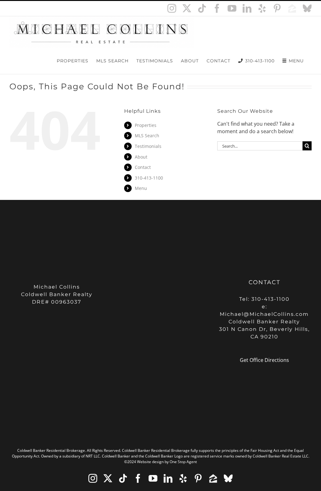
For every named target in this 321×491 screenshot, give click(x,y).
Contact (143, 167)
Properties (145, 125)
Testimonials (148, 146)
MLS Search (147, 135)
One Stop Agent (183, 461)
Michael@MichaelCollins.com (264, 314)
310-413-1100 (149, 178)
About (141, 157)
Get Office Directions (264, 360)
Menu (141, 188)
